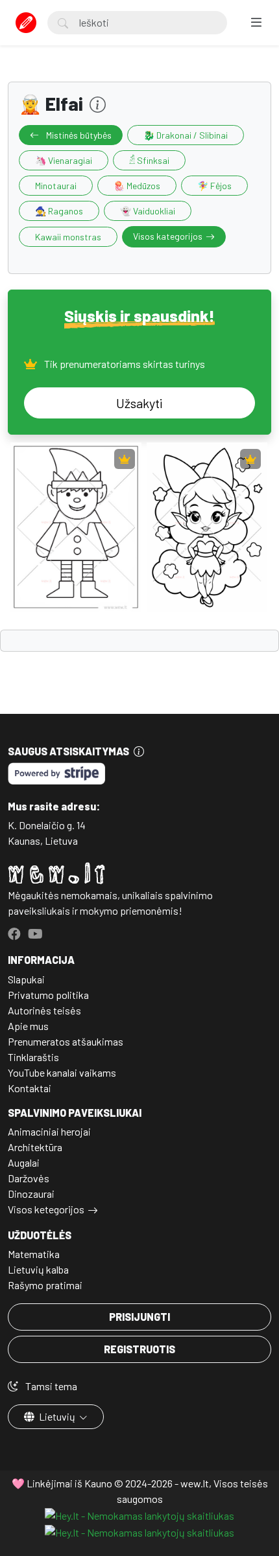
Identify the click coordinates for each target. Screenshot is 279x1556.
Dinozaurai (31, 1193)
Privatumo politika (48, 995)
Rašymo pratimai (45, 1285)
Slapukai (26, 979)
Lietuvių (57, 1416)
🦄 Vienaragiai (63, 160)
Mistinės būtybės (78, 135)
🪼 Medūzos (137, 185)
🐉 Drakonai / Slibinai (185, 135)
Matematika (34, 1254)
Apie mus (28, 1026)
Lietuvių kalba (38, 1269)
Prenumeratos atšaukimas (65, 1041)
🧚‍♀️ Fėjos (214, 185)
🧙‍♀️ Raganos (59, 210)
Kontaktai (29, 1088)
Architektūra (35, 1147)
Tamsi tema (50, 1386)
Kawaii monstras (68, 236)
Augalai (24, 1162)
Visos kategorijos (167, 236)
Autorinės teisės (44, 1010)
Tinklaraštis (33, 1057)
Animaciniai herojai (49, 1131)
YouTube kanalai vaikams (62, 1072)
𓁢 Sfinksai (149, 160)
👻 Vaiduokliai (147, 210)
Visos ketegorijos (46, 1209)
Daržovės (28, 1178)
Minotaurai (56, 185)
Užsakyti (139, 403)
